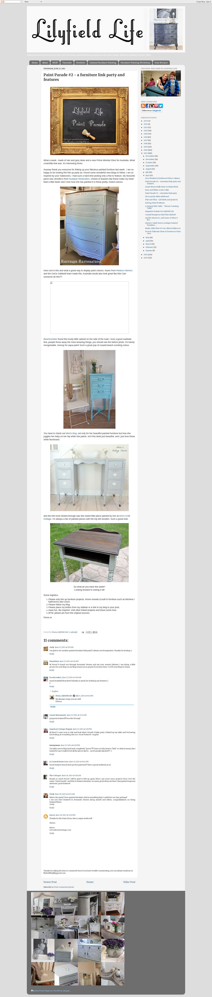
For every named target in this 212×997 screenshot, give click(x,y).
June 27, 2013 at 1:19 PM (82, 729)
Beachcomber (50, 339)
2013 (146, 153)
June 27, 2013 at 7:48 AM (71, 677)
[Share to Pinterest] (96, 632)
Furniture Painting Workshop (135, 62)
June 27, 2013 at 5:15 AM (64, 647)
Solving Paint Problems (155, 203)
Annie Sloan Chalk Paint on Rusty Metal (161, 187)
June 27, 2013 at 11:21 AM (77, 715)
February (149, 247)
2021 (146, 127)
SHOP (55, 62)
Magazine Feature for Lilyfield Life (159, 211)
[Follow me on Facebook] (148, 107)
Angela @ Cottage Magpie (60, 729)
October (149, 163)
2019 (146, 134)
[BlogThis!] (89, 632)
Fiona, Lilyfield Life (60, 632)
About (45, 62)
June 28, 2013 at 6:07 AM (65, 794)
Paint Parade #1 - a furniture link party (161, 193)
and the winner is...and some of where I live (161, 219)
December (150, 156)
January (149, 251)
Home (35, 62)
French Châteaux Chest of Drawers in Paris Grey (163, 232)
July (147, 172)
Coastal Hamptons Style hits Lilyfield (160, 215)
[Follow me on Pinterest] (156, 107)
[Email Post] (82, 632)
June (148, 175)
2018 (146, 137)
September (150, 166)
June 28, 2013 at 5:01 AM (71, 776)
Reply (51, 654)
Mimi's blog (71, 433)
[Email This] (87, 632)
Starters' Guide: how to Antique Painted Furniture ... (161, 224)
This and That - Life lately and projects (161, 200)
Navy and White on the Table (157, 190)
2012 (146, 255)
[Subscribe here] (143, 107)
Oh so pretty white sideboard (157, 196)
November (150, 159)
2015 (146, 147)
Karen (52, 815)
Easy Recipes (161, 62)
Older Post (129, 882)
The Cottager (55, 776)
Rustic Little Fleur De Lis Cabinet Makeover (163, 228)
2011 (146, 258)
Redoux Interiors (124, 270)
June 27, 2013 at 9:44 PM (78, 762)
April (148, 241)
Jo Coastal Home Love (59, 762)
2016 (146, 144)
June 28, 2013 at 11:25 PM (65, 815)
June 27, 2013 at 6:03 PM (70, 745)
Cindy (51, 794)
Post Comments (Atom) (64, 887)
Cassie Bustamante (57, 715)
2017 (146, 140)
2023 (146, 121)
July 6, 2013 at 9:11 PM (84, 696)
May (148, 238)
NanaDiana (54, 661)
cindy (51, 647)
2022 (146, 124)
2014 (146, 150)
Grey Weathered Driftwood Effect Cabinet (162, 178)
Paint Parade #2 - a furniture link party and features (163, 182)
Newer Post (50, 882)
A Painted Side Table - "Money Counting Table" (162, 207)
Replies (55, 691)
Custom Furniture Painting (103, 62)
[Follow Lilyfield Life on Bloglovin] (151, 112)
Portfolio (80, 62)
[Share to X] (91, 632)
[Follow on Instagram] (152, 107)
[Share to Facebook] (94, 632)
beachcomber (55, 677)
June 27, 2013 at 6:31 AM (69, 661)
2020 (146, 131)
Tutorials (67, 62)
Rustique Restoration (79, 179)
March (148, 244)
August (149, 169)
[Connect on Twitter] (161, 107)
